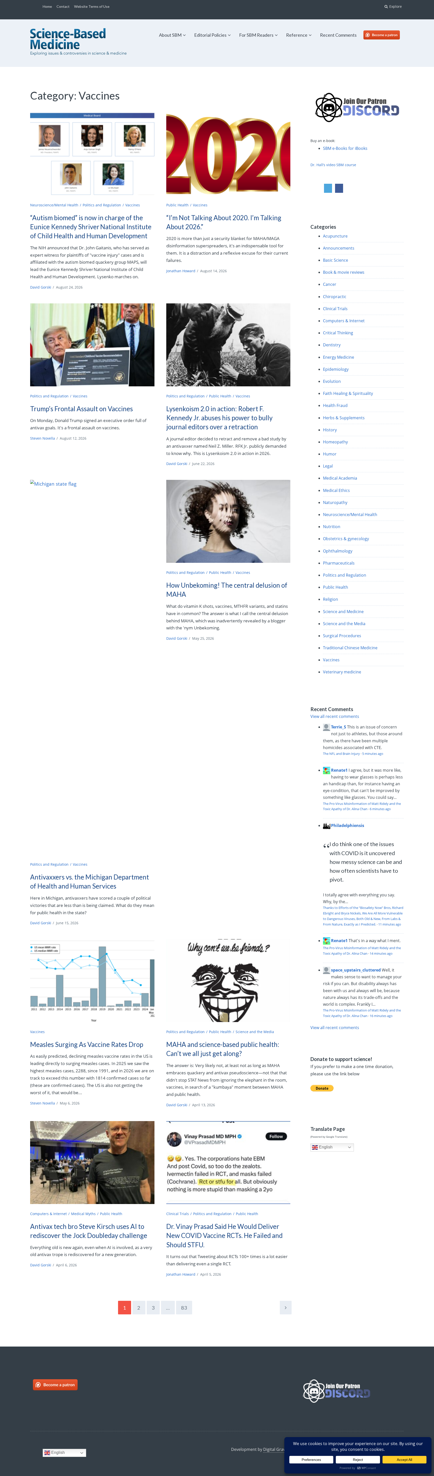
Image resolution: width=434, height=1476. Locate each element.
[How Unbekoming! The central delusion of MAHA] (228, 521)
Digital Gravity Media (282, 1449)
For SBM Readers (256, 35)
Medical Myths (83, 1213)
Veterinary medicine (342, 672)
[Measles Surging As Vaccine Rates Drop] (92, 980)
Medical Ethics (336, 490)
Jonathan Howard (180, 270)
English (325, 1147)
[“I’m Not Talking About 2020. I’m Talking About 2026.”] (228, 153)
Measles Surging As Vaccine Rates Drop (86, 1044)
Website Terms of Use (92, 6)
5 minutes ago (372, 753)
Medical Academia (340, 478)
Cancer (329, 284)
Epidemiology (336, 369)
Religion (330, 599)
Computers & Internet (48, 1213)
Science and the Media (255, 1031)
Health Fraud (335, 405)
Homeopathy (335, 442)
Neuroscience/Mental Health (54, 205)
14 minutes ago (381, 953)
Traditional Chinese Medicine (350, 648)
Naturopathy (335, 502)
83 (184, 1308)
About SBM (170, 35)
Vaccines (132, 205)
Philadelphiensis (347, 825)
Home (47, 6)
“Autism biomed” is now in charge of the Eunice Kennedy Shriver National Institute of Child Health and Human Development (90, 227)
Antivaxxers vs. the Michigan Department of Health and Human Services (89, 881)
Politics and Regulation (102, 205)
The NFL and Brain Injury (341, 753)
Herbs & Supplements (344, 418)
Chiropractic (334, 296)
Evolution (332, 381)
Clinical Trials (177, 1213)
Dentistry (332, 345)
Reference (296, 35)
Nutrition (331, 526)
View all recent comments (334, 716)
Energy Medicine (338, 357)
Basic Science (335, 260)
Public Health (177, 205)
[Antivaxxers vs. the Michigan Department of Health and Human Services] (92, 668)
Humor (330, 454)
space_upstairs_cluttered (356, 970)
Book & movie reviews (343, 272)
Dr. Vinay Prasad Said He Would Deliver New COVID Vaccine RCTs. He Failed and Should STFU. (224, 1235)
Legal (328, 466)
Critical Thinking (338, 333)
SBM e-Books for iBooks (345, 148)
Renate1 (339, 770)
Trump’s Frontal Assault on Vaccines (81, 409)
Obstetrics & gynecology (346, 538)
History (330, 430)
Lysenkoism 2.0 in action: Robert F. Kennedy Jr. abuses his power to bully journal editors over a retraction (219, 418)
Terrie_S (338, 727)
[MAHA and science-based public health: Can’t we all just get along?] (228, 980)
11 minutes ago (389, 924)
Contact (63, 6)
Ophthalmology (337, 551)
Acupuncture (335, 236)
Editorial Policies (210, 35)
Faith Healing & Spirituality (348, 393)
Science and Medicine (343, 611)
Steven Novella (42, 438)
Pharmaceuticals (339, 563)
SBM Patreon (387, 35)
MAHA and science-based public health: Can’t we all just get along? (222, 1048)
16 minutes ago (381, 1015)
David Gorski (40, 287)
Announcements (338, 248)
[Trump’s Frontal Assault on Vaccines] (92, 344)
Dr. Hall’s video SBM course (333, 164)
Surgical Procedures (342, 635)
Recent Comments (338, 35)
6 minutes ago (380, 809)
